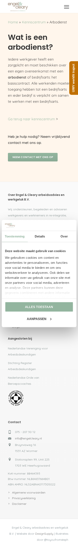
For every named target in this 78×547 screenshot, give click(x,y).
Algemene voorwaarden (28, 492)
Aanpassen (36, 319)
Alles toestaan (39, 307)
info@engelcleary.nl (28, 438)
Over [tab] (64, 236)
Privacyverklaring (24, 498)
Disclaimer (19, 504)
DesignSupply (44, 533)
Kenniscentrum (34, 22)
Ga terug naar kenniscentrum (31, 119)
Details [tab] (40, 236)
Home (13, 22)
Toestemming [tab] (15, 236)
